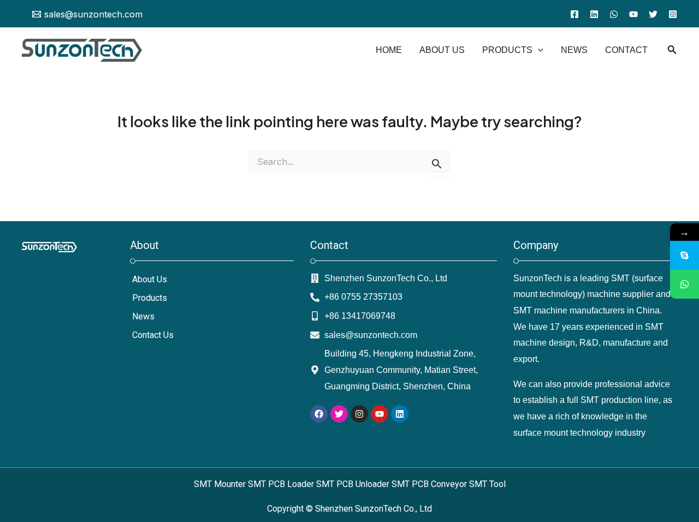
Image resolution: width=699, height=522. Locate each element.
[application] (537, 50)
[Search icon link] (672, 51)
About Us (149, 279)
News (143, 316)
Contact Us (153, 335)
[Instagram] (672, 14)
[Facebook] (574, 14)
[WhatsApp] (613, 14)
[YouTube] (633, 14)
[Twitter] (653, 14)
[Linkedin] (594, 14)
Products (149, 298)
